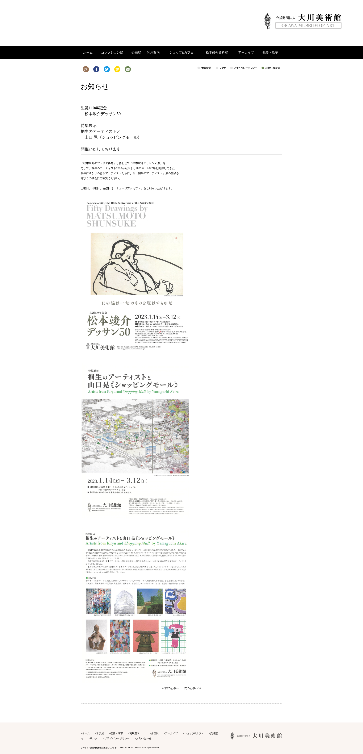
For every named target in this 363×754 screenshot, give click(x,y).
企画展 (155, 733)
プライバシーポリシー (117, 738)
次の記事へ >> (192, 688)
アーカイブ (171, 733)
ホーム (86, 733)
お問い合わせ (143, 738)
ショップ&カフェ (194, 733)
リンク (93, 738)
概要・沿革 (116, 733)
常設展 (100, 733)
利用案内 (134, 733)
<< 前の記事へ (170, 688)
